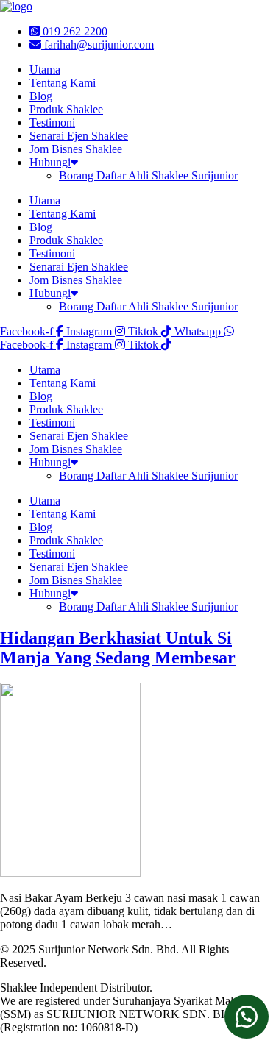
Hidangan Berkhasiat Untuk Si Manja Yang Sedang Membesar (118, 647)
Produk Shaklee (66, 109)
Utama (44, 69)
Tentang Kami (62, 83)
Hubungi (50, 162)
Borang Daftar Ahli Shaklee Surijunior (148, 175)
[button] (246, 1017)
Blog (40, 96)
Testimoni (52, 122)
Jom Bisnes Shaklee (75, 149)
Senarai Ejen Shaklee (78, 135)
